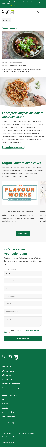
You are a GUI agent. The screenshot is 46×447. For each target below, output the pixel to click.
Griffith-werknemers (8, 433)
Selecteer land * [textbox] (11, 281)
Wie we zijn (6, 366)
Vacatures (6, 408)
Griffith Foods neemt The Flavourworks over (17, 211)
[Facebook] (8, 422)
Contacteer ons (8, 416)
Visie (4, 399)
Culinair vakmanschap (11, 383)
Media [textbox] (8, 273)
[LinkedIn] (3, 422)
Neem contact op (23, 338)
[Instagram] (13, 422)
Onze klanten (7, 379)
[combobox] (23, 273)
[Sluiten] (44, 2)
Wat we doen (7, 375)
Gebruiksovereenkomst (9, 437)
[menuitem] (3, 422)
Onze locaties (8, 412)
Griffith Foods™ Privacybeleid (26, 433)
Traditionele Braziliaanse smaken (14, 65)
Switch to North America (9, 5)
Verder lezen (23, 233)
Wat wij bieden (8, 371)
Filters (5, 20)
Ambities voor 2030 (10, 395)
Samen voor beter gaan (12, 388)
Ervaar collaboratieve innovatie (13, 147)
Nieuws (5, 403)
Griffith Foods (12, 208)
